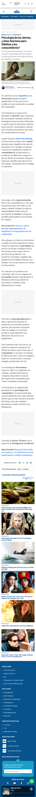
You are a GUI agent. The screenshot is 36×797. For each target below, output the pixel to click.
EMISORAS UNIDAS (17, 3)
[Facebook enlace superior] (28, 3)
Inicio (3, 32)
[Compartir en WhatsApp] (23, 462)
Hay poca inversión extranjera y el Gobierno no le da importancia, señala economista (17, 452)
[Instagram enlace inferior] (28, 783)
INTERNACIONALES (11, 706)
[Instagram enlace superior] (32, 3)
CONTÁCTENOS (9, 670)
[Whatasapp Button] (31, 781)
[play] (31, 789)
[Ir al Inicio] (17, 11)
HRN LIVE (7, 716)
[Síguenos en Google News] (30, 462)
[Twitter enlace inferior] (8, 783)
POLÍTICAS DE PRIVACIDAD (13, 683)
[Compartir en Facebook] (19, 462)
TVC (11, 3)
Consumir (26, 469)
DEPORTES (7, 709)
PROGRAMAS (5, 16)
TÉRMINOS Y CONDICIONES (13, 680)
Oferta (19, 469)
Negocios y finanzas (11, 32)
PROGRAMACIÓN (10, 712)
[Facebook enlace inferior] (21, 783)
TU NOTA (4, 3)
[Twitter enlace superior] (25, 3)
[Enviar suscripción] (30, 771)
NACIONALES (14, 16)
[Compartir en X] (27, 462)
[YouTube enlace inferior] (14, 783)
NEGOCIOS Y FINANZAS (26, 16)
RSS (5, 677)
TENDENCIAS (8, 702)
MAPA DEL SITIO (9, 673)
